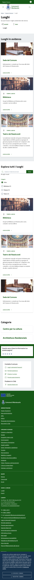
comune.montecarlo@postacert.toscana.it (14, 518)
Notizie (3, 477)
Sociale (3, 435)
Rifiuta (18, 573)
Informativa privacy (6, 533)
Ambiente (3, 460)
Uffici (2, 416)
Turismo (3, 450)
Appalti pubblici (5, 445)
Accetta (18, 576)
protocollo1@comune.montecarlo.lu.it (15, 515)
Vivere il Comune (9, 13)
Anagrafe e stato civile (7, 437)
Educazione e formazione (7, 442)
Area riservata (5, 543)
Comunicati (4, 479)
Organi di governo (6, 411)
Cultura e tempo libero (7, 465)
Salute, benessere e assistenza (9, 448)
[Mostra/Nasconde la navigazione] (3, 7)
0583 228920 (6, 513)
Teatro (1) (6, 194)
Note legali (4, 535)
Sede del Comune (10, 60)
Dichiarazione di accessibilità (8, 538)
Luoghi (3, 491)
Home (2, 13)
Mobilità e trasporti (6, 455)
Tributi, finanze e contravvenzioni (10, 463)
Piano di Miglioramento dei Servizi (10, 546)
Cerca (29, 172)
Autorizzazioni (5, 440)
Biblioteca (7, 97)
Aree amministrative (6, 413)
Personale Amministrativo (8, 421)
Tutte (5, 182)
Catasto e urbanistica (6, 432)
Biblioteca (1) (7, 186)
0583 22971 (6, 510)
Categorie (3, 179)
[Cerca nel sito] (30, 7)
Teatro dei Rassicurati (11, 134)
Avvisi (2, 482)
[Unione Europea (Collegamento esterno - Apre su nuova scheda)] (17, 395)
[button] (6, 2)
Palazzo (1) (7, 190)
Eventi (2, 493)
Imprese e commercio (6, 468)
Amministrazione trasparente (9, 530)
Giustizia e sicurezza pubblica (9, 458)
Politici (3, 418)
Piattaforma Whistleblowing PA (9, 541)
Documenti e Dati (5, 423)
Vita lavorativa (5, 453)
